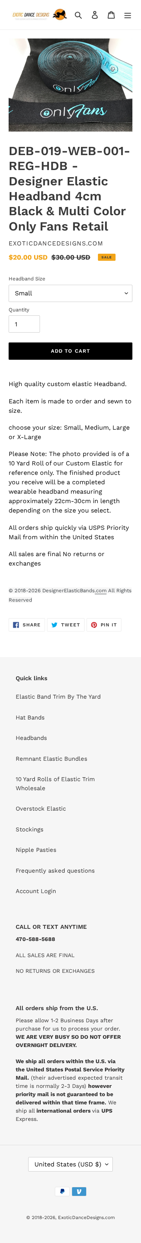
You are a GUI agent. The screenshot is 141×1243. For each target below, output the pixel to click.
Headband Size (27, 279)
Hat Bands (30, 717)
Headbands (31, 737)
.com (101, 590)
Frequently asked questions (55, 870)
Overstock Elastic (41, 808)
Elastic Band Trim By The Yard (58, 696)
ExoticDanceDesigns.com (86, 1217)
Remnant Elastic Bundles (51, 758)
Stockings (29, 829)
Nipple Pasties (36, 849)
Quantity (19, 310)
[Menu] (127, 14)
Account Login (36, 891)
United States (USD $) (67, 1164)
